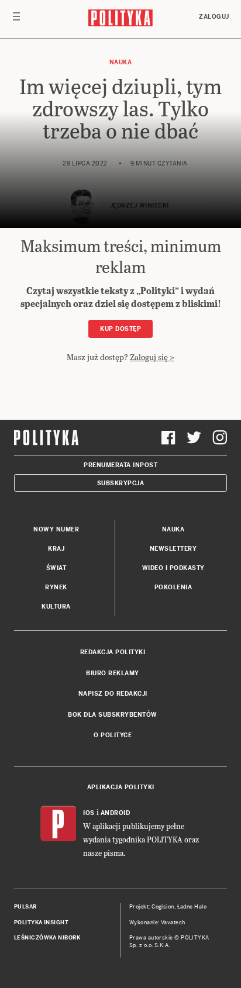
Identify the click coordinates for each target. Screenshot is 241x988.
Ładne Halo (192, 906)
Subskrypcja (120, 483)
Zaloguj (214, 16)
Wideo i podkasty (173, 568)
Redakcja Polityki (113, 652)
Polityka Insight (41, 922)
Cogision (163, 906)
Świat (56, 568)
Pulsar (25, 906)
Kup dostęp (120, 329)
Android (115, 813)
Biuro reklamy (112, 673)
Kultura (56, 606)
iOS (89, 813)
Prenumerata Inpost (120, 465)
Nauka (120, 62)
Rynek (56, 587)
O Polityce (113, 735)
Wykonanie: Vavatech (157, 922)
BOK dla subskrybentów (112, 714)
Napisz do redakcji (112, 693)
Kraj (56, 548)
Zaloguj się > (152, 356)
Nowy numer (56, 529)
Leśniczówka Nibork (47, 937)
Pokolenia (173, 587)
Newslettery (173, 548)
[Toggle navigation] (16, 19)
